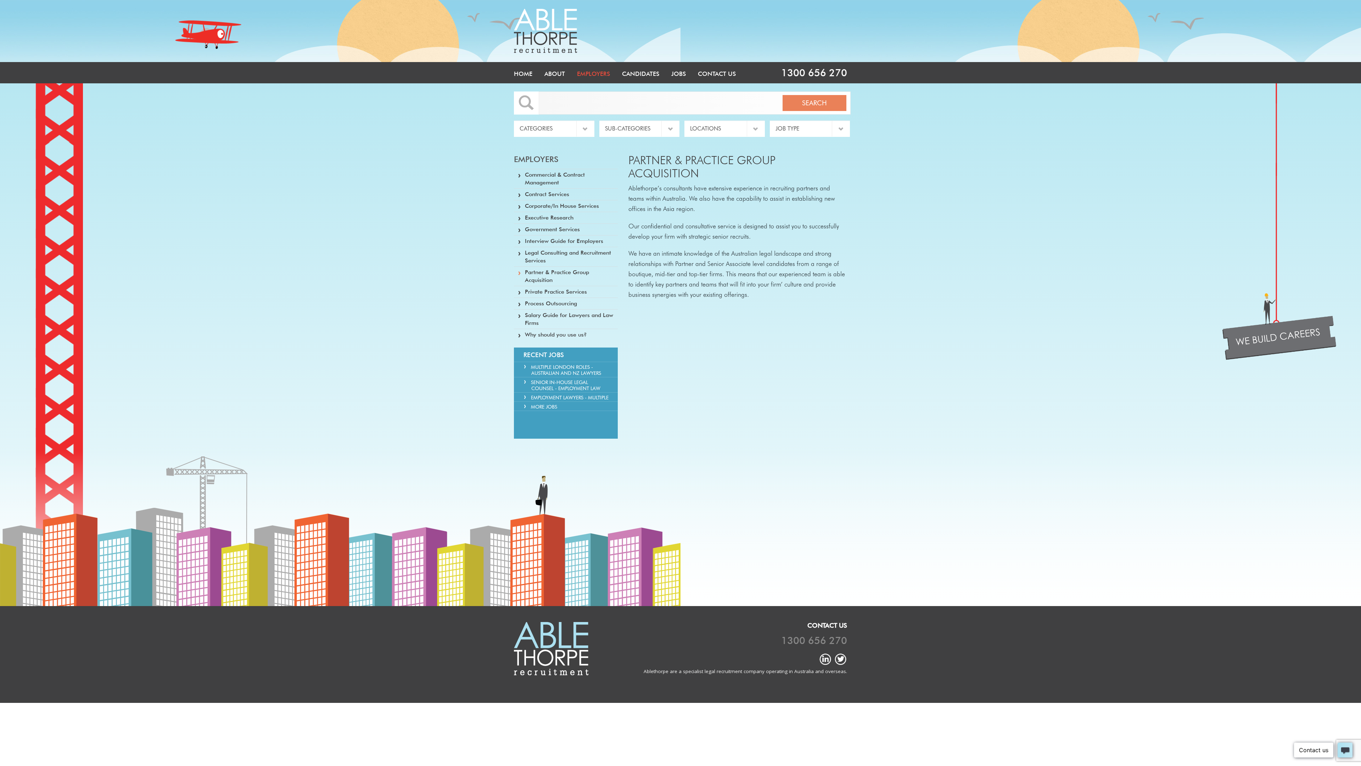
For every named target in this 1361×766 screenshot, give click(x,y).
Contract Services (547, 194)
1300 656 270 (814, 73)
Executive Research (549, 217)
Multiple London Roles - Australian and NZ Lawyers (566, 370)
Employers (593, 73)
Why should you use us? (556, 334)
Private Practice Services (556, 291)
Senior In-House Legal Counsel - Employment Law (565, 385)
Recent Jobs (543, 355)
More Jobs (544, 407)
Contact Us (717, 73)
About (554, 73)
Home (523, 73)
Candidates (640, 73)
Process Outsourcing (551, 303)
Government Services (552, 229)
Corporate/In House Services (562, 205)
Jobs (678, 73)
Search (814, 103)
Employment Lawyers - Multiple (570, 397)
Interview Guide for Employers (564, 241)
